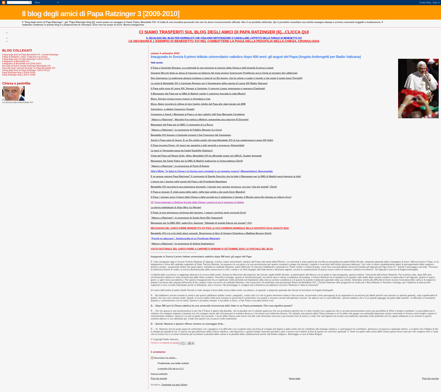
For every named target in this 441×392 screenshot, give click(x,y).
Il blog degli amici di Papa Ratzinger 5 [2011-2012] (25, 59)
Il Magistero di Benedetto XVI (15, 61)
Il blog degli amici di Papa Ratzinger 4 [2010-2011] (25, 70)
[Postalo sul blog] (183, 343)
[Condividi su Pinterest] (193, 343)
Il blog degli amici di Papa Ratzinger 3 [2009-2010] (100, 13)
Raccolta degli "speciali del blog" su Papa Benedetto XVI (28, 68)
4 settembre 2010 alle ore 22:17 (171, 369)
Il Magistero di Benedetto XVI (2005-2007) (22, 63)
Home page (294, 378)
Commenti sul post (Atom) (174, 384)
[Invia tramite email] (180, 343)
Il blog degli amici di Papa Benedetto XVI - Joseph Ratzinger (30, 54)
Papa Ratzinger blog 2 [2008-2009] (18, 72)
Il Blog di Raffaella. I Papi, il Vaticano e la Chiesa (25, 57)
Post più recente (159, 378)
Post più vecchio (430, 378)
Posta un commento (159, 374)
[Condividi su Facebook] (189, 343)
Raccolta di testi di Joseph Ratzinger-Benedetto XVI (26, 66)
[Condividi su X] (186, 343)
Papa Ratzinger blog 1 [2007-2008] (18, 75)
